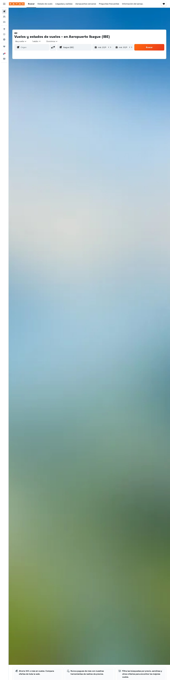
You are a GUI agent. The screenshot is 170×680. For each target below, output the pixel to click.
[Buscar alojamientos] (4, 16)
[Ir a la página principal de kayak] (17, 3)
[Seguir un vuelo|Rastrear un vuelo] (4, 34)
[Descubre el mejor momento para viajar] (4, 39)
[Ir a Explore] (4, 28)
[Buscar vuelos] (4, 11)
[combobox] (21, 41)
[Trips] (4, 46)
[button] (4, 4)
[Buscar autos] (4, 21)
